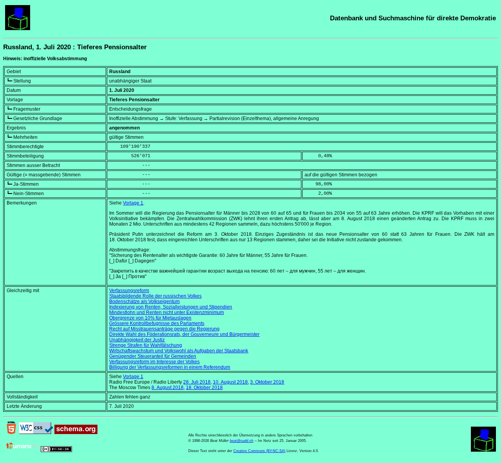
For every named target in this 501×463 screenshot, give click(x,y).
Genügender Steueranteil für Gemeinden (152, 356)
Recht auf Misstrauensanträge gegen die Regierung (164, 329)
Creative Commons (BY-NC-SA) (259, 451)
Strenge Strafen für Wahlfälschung (145, 345)
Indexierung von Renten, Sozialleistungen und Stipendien (170, 307)
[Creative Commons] (56, 450)
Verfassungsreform (129, 290)
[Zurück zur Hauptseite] (17, 28)
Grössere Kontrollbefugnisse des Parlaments (156, 323)
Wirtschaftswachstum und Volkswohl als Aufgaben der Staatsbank (178, 351)
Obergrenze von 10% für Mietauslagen (150, 318)
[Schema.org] (75, 432)
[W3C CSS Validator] (36, 432)
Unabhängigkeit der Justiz (137, 340)
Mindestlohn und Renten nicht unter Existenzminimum (166, 312)
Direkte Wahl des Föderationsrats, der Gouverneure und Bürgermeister (184, 334)
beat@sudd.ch (241, 441)
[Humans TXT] (22, 450)
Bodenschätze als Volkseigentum (144, 301)
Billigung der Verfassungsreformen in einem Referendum (169, 367)
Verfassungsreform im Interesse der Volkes (154, 361)
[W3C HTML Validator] (11, 432)
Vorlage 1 (133, 203)
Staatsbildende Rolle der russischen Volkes (155, 296)
